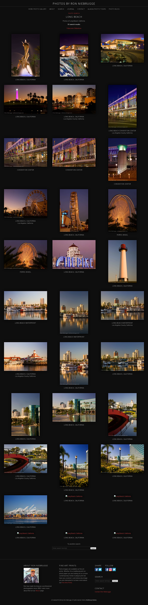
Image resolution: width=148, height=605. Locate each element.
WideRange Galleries (91, 600)
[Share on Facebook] (96, 570)
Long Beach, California (26, 80)
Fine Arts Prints (67, 583)
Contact (81, 9)
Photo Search (74, 13)
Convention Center (25, 170)
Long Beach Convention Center (122, 131)
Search (61, 9)
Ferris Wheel (122, 235)
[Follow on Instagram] (110, 570)
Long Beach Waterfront (25, 323)
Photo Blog (114, 9)
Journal (70, 9)
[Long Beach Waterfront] (25, 319)
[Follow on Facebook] (107, 570)
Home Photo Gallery (37, 9)
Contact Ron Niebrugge (103, 592)
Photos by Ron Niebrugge (74, 3)
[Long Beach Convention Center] (122, 126)
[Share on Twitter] (100, 570)
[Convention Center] (25, 166)
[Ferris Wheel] (122, 231)
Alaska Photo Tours (97, 9)
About (52, 9)
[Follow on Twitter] (114, 570)
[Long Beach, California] (25, 75)
